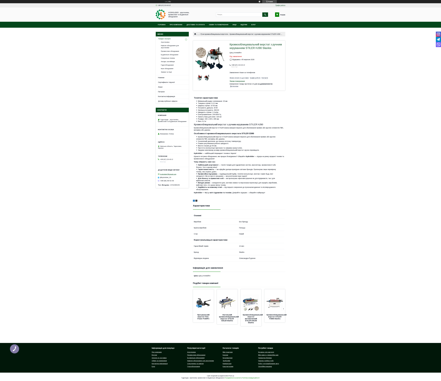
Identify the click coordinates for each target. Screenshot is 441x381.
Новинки (161, 77)
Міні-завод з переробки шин (268, 355)
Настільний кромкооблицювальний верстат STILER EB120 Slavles (229, 318)
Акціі (234, 25)
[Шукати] (265, 14)
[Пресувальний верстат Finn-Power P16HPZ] (203, 300)
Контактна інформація (166, 96)
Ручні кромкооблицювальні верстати (214, 34)
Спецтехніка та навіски (195, 363)
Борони (225, 355)
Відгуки (244, 25)
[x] (196, 201)
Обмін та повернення (218, 25)
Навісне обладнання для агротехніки (170, 47)
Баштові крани (228, 366)
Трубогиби (226, 361)
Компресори (227, 363)
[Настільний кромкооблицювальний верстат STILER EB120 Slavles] (227, 300)
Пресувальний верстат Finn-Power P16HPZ (203, 317)
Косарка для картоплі (266, 352)
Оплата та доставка (159, 358)
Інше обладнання (167, 68)
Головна (161, 25)
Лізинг (160, 87)
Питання (161, 92)
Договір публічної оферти (167, 101)
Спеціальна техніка (168, 58)
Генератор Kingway (265, 358)
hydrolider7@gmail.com (168, 174)
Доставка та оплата (196, 25)
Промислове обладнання (170, 51)
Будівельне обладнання (169, 55)
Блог (253, 25)
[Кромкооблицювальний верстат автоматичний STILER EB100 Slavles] (251, 300)
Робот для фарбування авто (268, 363)
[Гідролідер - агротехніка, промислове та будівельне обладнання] (160, 19)
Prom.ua (231, 376)
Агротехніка (165, 42)
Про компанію (176, 25)
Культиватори (227, 358)
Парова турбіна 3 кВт (266, 361)
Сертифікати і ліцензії (166, 82)
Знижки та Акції (166, 72)
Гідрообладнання (167, 65)
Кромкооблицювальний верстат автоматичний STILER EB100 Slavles (253, 319)
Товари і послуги (164, 39)
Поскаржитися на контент (233, 378)
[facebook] (194, 201)
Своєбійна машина (265, 366)
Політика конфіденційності (251, 378)
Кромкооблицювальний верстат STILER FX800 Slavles (277, 317)
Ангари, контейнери (168, 61)
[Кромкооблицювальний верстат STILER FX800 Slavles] (274, 300)
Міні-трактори (228, 352)
